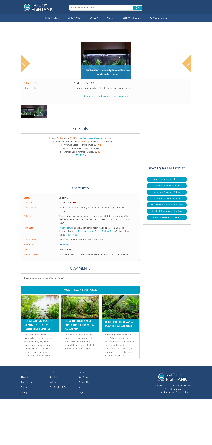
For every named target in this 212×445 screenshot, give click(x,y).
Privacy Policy (182, 392)
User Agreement (166, 392)
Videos (53, 382)
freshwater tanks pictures (87, 138)
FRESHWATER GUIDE (131, 18)
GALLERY (94, 18)
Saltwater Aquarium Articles (167, 198)
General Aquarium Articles (167, 186)
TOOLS (109, 18)
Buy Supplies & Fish (58, 387)
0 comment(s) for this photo (97, 96)
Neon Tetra (65, 228)
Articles (53, 377)
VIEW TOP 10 (80, 155)
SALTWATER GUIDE (157, 18)
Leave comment (120, 96)
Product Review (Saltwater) (166, 217)
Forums (82, 372)
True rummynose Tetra (89, 231)
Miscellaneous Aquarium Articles (167, 205)
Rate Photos (26, 382)
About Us (25, 377)
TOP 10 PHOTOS (74, 18)
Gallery (24, 392)
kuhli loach (73, 235)
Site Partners (84, 377)
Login (81, 392)
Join (80, 387)
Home (23, 372)
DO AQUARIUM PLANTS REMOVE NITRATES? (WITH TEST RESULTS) (38, 325)
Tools (52, 372)
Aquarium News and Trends (167, 179)
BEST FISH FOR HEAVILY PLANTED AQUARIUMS (119, 324)
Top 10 (24, 387)
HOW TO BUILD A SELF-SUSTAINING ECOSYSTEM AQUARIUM (80, 325)
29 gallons (63, 245)
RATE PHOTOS (52, 18)
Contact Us (84, 382)
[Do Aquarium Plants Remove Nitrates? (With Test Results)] (40, 307)
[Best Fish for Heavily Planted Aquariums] (120, 307)
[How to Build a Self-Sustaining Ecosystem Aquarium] (80, 307)
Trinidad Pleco (109, 231)
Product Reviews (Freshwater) (167, 211)
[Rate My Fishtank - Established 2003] (39, 7)
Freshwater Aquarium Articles (166, 192)
